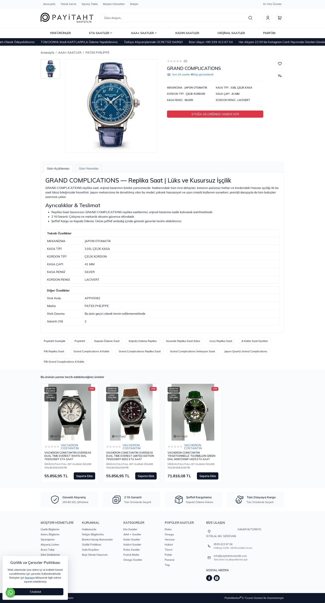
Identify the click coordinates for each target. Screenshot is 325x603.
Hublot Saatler (132, 544)
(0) (185, 60)
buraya (30, 577)
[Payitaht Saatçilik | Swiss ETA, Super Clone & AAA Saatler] (67, 18)
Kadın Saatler (131, 539)
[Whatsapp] (10, 592)
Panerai (169, 559)
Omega (169, 534)
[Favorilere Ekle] (279, 63)
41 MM (235, 93)
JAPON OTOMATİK (195, 87)
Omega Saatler (132, 559)
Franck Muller (131, 554)
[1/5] (168, 61)
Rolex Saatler (131, 549)
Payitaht (80, 341)
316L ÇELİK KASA (241, 87)
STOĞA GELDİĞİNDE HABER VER (215, 114)
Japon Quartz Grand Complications (245, 351)
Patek (168, 554)
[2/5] (170, 61)
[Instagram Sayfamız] (217, 578)
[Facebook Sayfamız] (209, 578)
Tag (167, 565)
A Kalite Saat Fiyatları (254, 341)
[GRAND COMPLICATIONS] (111, 106)
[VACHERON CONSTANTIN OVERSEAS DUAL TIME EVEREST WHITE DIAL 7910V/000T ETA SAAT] (69, 412)
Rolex (168, 529)
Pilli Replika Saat (54, 351)
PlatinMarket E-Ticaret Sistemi (244, 598)
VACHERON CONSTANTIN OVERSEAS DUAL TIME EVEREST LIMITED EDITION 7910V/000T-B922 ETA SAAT (130, 456)
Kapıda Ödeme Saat (106, 341)
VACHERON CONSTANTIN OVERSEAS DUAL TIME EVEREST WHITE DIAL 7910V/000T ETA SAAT (67, 456)
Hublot (169, 544)
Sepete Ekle (84, 476)
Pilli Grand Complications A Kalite (64, 361)
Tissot (168, 549)
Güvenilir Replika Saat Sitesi (183, 341)
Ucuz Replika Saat (221, 341)
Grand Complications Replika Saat (140, 351)
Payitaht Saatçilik (54, 341)
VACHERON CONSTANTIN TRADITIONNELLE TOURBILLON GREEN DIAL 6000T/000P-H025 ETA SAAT (191, 456)
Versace (170, 539)
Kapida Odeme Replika (143, 341)
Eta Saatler (130, 529)
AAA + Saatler (132, 534)
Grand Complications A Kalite (91, 351)
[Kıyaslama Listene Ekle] (279, 75)
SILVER (189, 100)
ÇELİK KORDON (195, 93)
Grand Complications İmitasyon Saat (192, 351)
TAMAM (35, 592)
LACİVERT (244, 100)
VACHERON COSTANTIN (70, 447)
